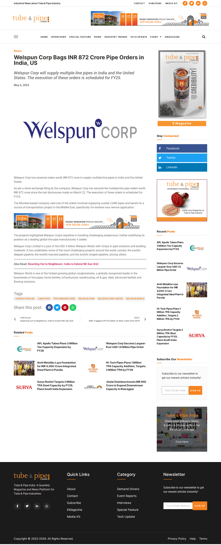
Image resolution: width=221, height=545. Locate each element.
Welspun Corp (87, 298)
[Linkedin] (198, 3)
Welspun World (135, 298)
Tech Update (138, 37)
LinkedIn (171, 167)
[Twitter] (191, 3)
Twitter (171, 157)
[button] (203, 37)
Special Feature (80, 37)
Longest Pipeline (25, 298)
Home (44, 37)
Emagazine (172, 37)
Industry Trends (115, 37)
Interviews (58, 37)
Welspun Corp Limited (110, 298)
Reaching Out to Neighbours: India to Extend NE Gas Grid (63, 264)
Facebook (172, 148)
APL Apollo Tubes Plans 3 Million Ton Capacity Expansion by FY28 (57, 347)
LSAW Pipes (44, 298)
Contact (139, 3)
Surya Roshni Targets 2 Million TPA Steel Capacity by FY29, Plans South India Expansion (56, 385)
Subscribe (155, 3)
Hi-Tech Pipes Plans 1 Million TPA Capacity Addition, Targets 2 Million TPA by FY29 (126, 366)
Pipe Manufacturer (64, 298)
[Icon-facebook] (185, 3)
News (97, 37)
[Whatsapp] (204, 3)
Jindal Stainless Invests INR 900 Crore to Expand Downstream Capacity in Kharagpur (126, 385)
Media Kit (171, 3)
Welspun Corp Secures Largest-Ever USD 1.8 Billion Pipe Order (170, 266)
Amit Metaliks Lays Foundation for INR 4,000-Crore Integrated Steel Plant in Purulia (56, 366)
